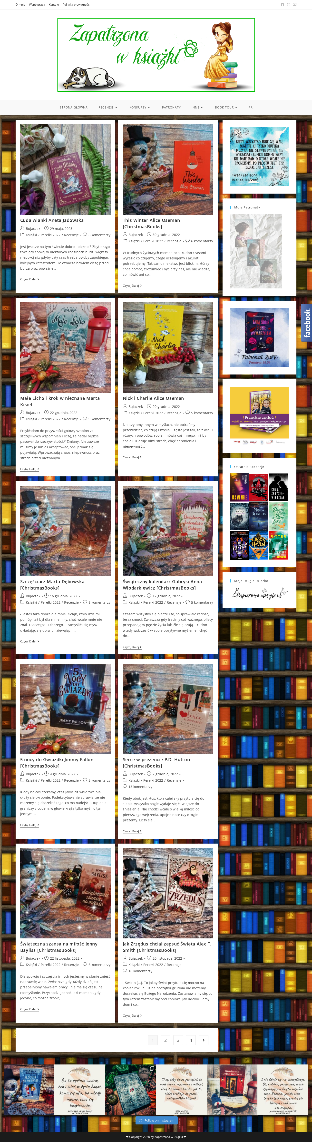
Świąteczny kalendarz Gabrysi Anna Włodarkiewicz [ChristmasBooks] (162, 585)
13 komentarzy (140, 786)
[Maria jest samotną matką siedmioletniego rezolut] (29, 1089)
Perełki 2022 (50, 235)
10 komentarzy (140, 971)
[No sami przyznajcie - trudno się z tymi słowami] (79, 1089)
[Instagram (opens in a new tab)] (289, 4)
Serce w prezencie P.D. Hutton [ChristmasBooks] (156, 762)
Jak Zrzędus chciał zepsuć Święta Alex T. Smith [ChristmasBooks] (167, 947)
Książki (31, 235)
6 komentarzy (99, 235)
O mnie (20, 4)
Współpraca (37, 4)
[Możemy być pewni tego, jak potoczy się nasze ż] (232, 1089)
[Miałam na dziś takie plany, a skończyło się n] (282, 1089)
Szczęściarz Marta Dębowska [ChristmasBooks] (52, 585)
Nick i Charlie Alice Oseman (153, 398)
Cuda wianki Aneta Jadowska (52, 220)
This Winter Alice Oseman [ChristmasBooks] (151, 223)
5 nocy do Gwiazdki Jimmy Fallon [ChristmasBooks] (57, 762)
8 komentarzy (99, 602)
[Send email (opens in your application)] (294, 4)
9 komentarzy (99, 419)
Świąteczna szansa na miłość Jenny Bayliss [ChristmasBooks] (59, 947)
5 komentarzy (202, 413)
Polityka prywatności (76, 4)
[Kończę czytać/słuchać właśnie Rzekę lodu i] (181, 1089)
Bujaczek (33, 228)
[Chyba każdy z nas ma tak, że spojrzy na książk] (130, 1089)
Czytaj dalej (29, 280)
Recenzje (71, 235)
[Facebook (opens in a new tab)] (282, 4)
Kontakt (54, 4)
